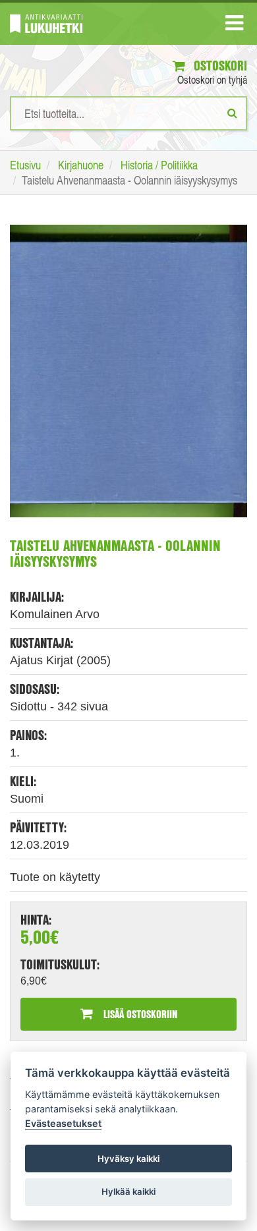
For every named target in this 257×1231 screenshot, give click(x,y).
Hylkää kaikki (128, 1191)
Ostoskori (218, 65)
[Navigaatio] (234, 26)
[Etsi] (232, 112)
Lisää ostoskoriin (139, 1013)
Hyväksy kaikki (128, 1158)
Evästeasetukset (63, 1123)
